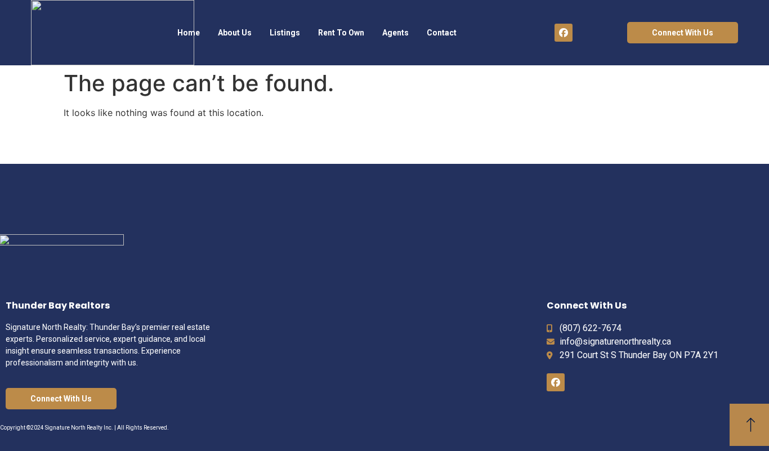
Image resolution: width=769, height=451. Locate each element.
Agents (395, 32)
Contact (442, 32)
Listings (285, 32)
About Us (235, 32)
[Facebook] (564, 33)
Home (188, 32)
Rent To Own (341, 32)
